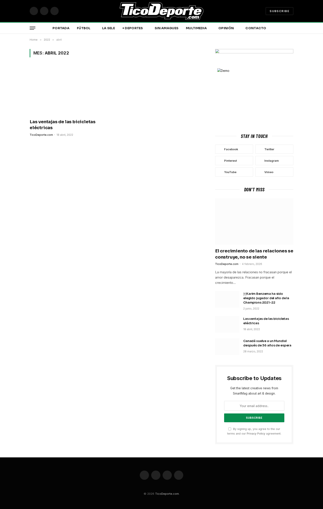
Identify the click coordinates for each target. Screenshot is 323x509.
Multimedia (196, 28)
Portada (61, 28)
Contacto (255, 28)
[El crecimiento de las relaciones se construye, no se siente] (254, 221)
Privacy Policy (256, 433)
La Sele (108, 28)
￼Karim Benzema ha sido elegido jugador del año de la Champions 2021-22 (266, 298)
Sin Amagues (166, 28)
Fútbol (84, 28)
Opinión (226, 28)
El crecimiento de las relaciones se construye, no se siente (254, 254)
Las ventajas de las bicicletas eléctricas (63, 124)
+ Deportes (132, 28)
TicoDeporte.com (41, 134)
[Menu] (32, 28)
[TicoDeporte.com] (161, 11)
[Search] (292, 28)
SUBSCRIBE (279, 11)
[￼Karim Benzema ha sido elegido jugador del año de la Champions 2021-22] (227, 299)
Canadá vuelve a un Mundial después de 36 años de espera (267, 343)
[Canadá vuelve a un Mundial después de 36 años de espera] (227, 346)
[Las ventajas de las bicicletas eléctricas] (71, 90)
